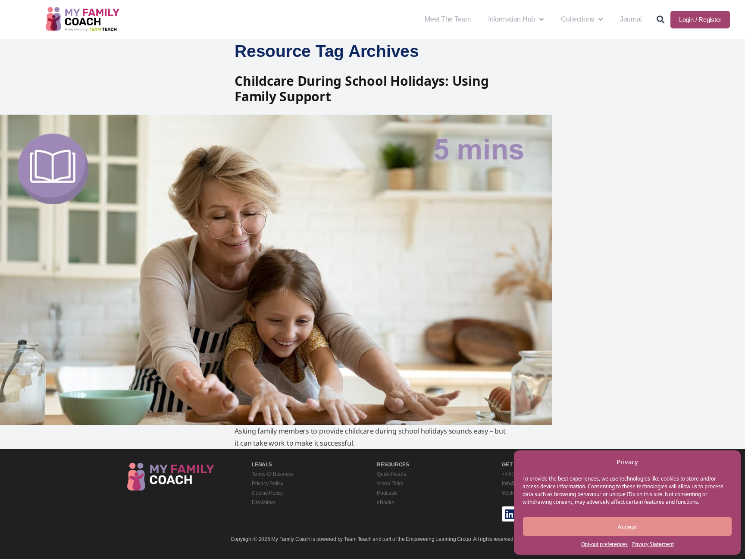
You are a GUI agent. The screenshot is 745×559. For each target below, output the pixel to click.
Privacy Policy (267, 484)
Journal (631, 19)
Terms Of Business (273, 474)
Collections (577, 19)
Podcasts (387, 493)
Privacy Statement (653, 544)
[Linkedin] (509, 514)
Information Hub (511, 19)
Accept (627, 526)
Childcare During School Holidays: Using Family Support (361, 88)
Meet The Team (448, 19)
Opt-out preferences (604, 544)
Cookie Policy (267, 493)
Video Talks (390, 484)
